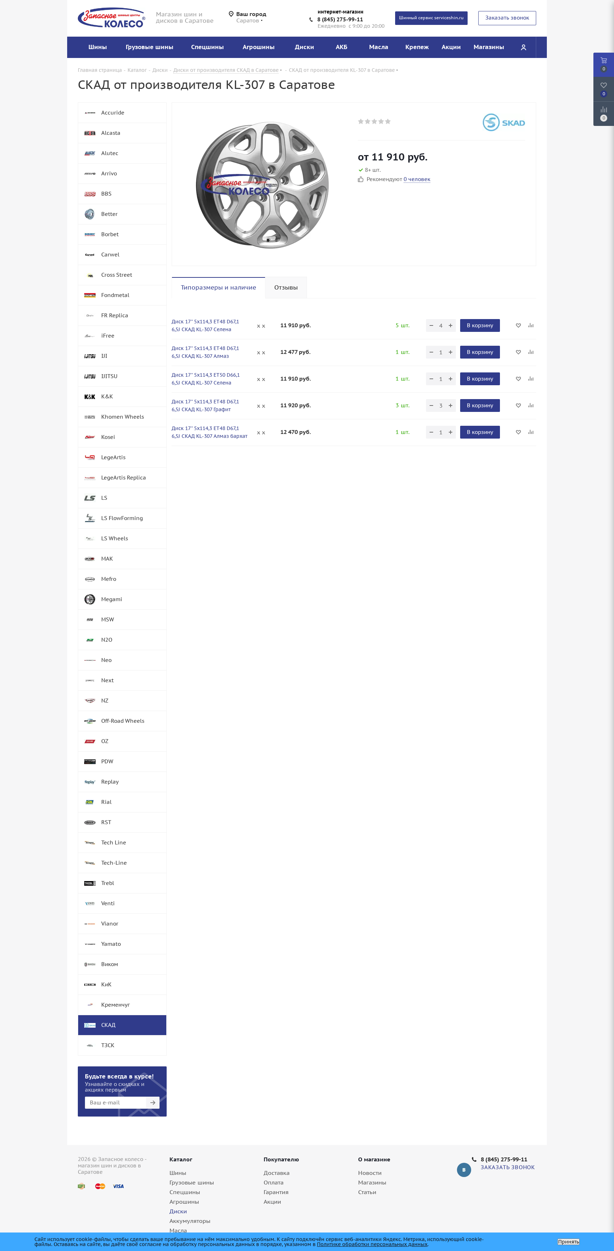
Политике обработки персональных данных (372, 1244)
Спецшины (184, 1192)
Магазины (372, 1182)
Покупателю (281, 1159)
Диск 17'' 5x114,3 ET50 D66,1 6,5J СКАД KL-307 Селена (206, 379)
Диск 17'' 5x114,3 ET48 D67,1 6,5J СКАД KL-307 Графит (205, 405)
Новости (370, 1172)
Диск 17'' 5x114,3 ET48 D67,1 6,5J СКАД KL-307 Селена (205, 325)
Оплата (274, 1182)
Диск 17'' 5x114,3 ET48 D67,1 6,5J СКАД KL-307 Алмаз (205, 352)
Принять (568, 1242)
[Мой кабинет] (523, 47)
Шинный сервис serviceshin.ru (431, 17)
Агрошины (184, 1201)
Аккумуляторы (189, 1220)
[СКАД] (504, 122)
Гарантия (276, 1192)
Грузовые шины (191, 1182)
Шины (177, 1172)
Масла (178, 1230)
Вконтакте (464, 1170)
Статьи (367, 1192)
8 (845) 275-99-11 (340, 19)
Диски (178, 1211)
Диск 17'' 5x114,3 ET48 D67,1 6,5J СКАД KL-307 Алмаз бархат (209, 432)
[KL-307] (263, 184)
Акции (272, 1201)
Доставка (277, 1172)
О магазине (374, 1159)
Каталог (180, 1159)
